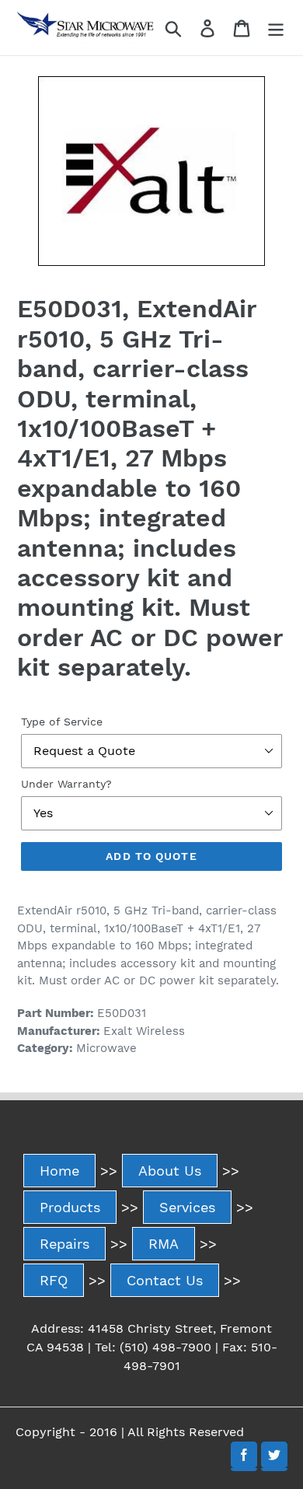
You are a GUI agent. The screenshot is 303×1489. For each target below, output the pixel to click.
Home (59, 1170)
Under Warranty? (66, 784)
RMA (163, 1244)
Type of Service (62, 721)
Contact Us (165, 1280)
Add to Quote (151, 856)
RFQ (54, 1280)
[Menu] (276, 27)
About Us (169, 1170)
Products (70, 1207)
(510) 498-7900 (165, 1347)
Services (187, 1207)
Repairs (64, 1244)
